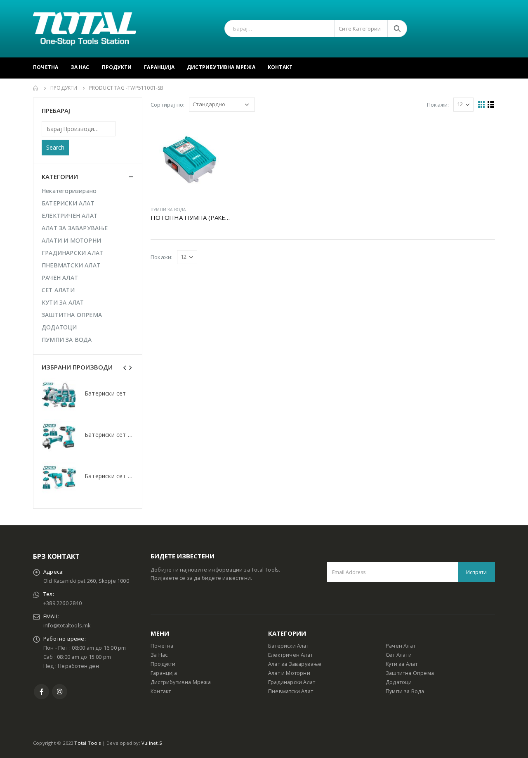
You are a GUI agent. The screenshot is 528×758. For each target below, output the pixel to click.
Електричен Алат (290, 654)
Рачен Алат (400, 645)
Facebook (41, 691)
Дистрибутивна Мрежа (221, 67)
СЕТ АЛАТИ (58, 290)
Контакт (280, 67)
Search (55, 147)
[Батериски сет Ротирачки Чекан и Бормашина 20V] (59, 477)
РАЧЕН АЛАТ (60, 277)
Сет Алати (399, 654)
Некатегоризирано (69, 191)
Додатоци (399, 682)
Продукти (117, 67)
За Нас (80, 67)
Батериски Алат (288, 645)
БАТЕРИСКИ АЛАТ (68, 203)
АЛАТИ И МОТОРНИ (71, 240)
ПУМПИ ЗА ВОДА (168, 209)
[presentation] (125, 367)
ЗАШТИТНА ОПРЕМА (72, 315)
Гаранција (159, 67)
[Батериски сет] (59, 395)
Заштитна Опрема (410, 673)
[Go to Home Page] (36, 88)
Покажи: (438, 104)
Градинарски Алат (291, 682)
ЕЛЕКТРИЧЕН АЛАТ (69, 215)
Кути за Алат (401, 663)
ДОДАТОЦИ (59, 327)
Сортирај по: (167, 104)
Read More (217, 133)
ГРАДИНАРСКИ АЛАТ (72, 253)
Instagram (59, 691)
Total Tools (87, 743)
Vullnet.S (151, 743)
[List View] (491, 105)
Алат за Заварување (295, 663)
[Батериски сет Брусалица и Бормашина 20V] (59, 436)
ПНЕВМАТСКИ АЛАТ (71, 265)
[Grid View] (482, 105)
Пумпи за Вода (405, 691)
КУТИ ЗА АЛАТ (63, 302)
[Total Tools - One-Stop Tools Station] (84, 28)
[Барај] (397, 28)
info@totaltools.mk (67, 625)
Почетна (45, 67)
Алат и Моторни (289, 673)
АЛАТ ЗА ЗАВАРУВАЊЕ (75, 228)
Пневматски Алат (290, 691)
